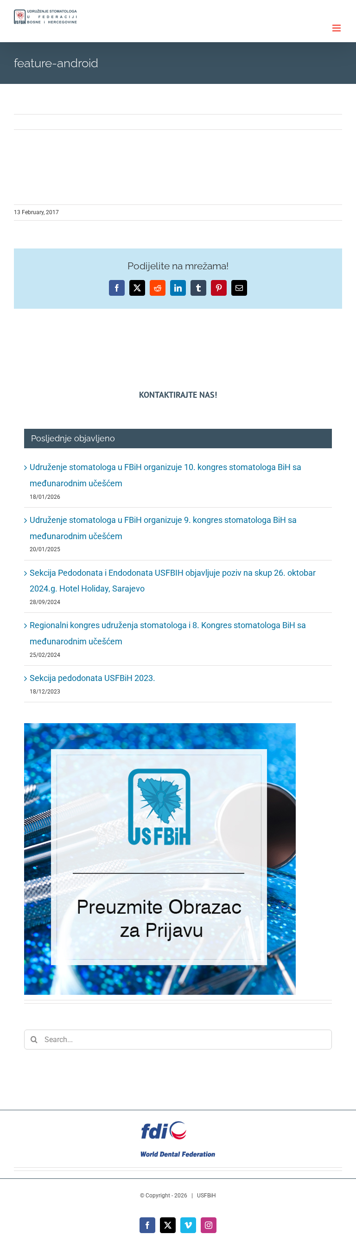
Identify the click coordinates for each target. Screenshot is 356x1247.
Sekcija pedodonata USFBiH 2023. (92, 678)
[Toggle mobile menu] (337, 28)
